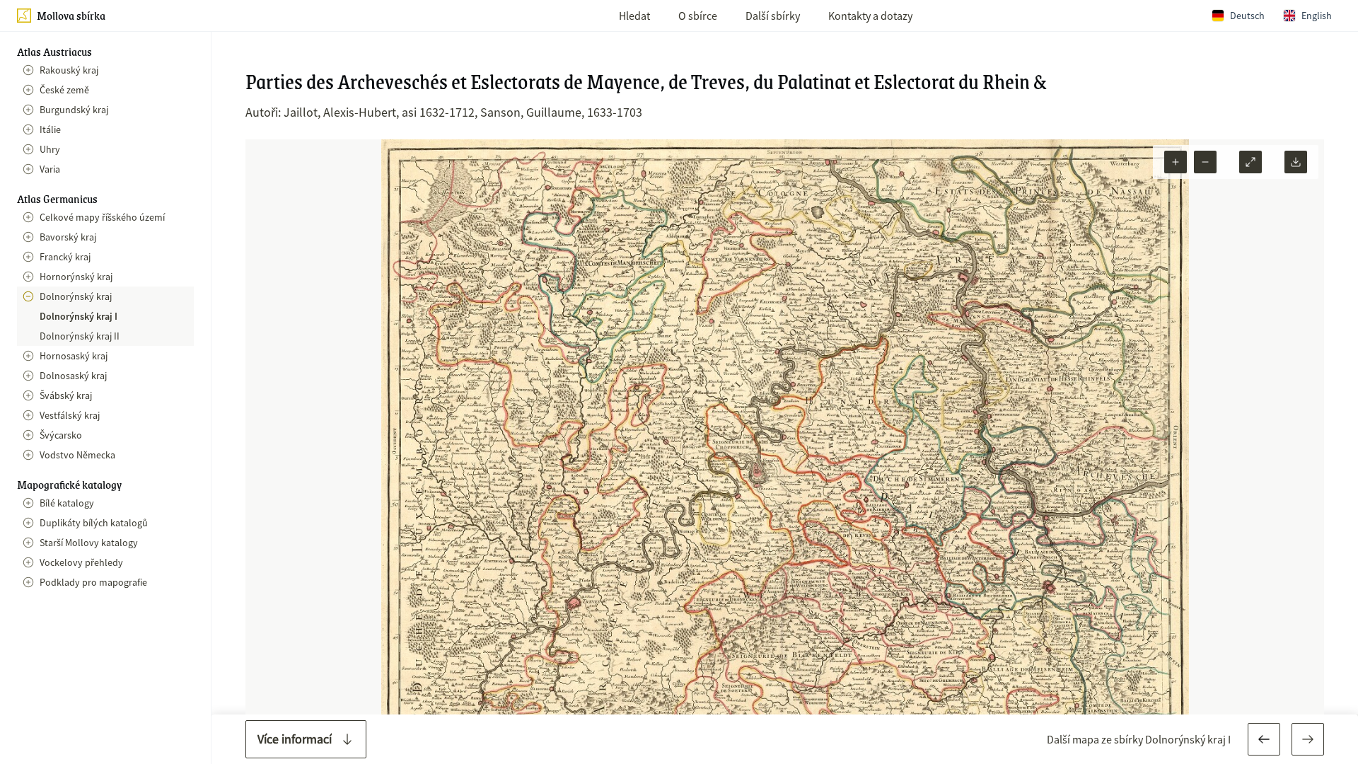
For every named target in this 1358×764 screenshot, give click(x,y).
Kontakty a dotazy (870, 15)
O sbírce (697, 15)
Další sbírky (772, 15)
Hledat (634, 15)
